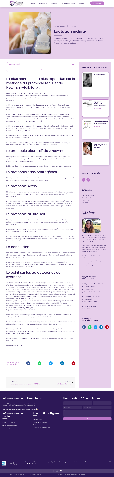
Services (32, 3)
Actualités (54, 3)
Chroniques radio (68, 3)
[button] (73, 64)
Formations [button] (42, 3)
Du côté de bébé (87, 198)
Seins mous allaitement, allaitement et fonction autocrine (101, 145)
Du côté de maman (88, 195)
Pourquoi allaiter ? (99, 74)
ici (24, 345)
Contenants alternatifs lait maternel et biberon (101, 122)
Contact (82, 3)
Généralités (85, 203)
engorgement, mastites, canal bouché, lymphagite (100, 103)
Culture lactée (86, 200)
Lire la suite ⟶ (97, 78)
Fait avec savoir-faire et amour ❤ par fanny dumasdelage (25, 475)
